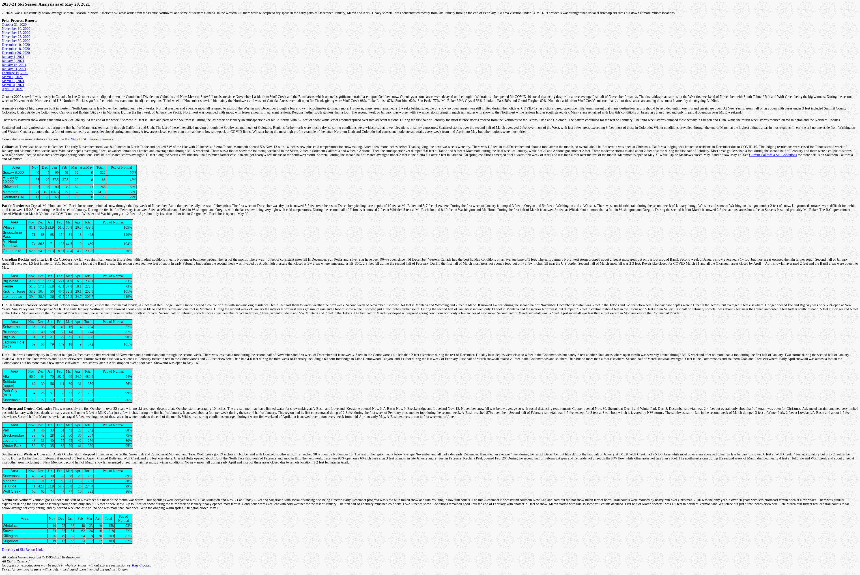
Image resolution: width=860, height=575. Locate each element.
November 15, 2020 (16, 32)
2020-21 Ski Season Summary (91, 139)
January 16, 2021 (14, 65)
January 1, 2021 (13, 57)
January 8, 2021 (13, 61)
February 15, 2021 (15, 73)
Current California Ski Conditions (773, 155)
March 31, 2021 (13, 85)
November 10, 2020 (16, 28)
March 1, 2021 (12, 77)
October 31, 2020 (14, 24)
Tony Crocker (140, 565)
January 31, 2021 (14, 69)
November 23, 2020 (16, 37)
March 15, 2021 (13, 81)
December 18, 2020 (16, 49)
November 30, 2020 (16, 41)
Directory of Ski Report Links (23, 549)
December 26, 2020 (16, 53)
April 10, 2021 (12, 89)
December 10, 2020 (16, 45)
